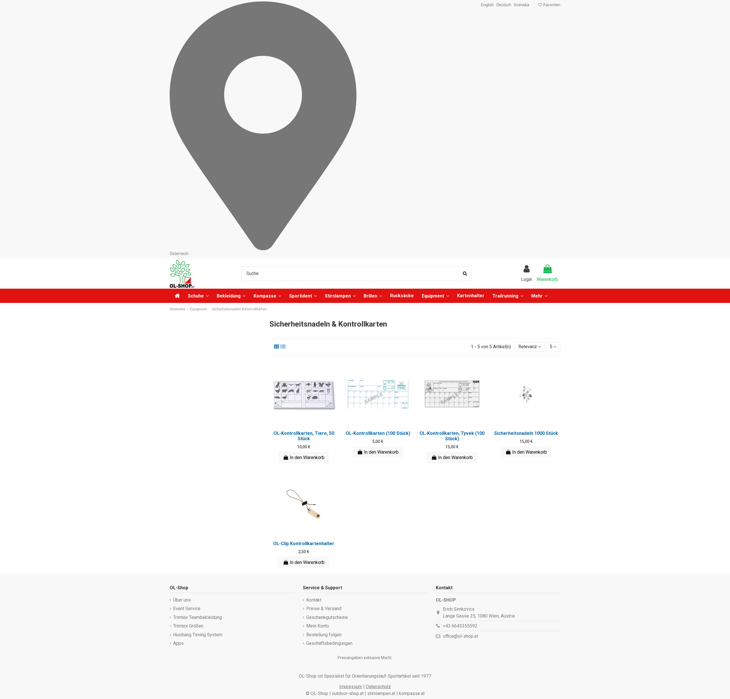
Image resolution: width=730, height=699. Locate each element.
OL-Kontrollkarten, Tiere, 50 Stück (303, 436)
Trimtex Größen (188, 626)
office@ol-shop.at (460, 636)
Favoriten (551, 5)
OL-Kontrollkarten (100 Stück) (378, 433)
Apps (178, 643)
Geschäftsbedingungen (329, 643)
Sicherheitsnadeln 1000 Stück (526, 433)
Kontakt (313, 600)
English (487, 5)
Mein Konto (317, 626)
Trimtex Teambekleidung (197, 617)
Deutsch (503, 5)
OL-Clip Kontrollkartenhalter (303, 543)
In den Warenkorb (307, 457)
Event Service (186, 608)
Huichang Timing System (197, 634)
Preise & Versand (323, 608)
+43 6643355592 (460, 626)
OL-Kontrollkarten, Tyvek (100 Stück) (451, 436)
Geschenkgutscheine (327, 617)
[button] (539, 296)
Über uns (182, 600)
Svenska (521, 5)
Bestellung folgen (324, 634)
